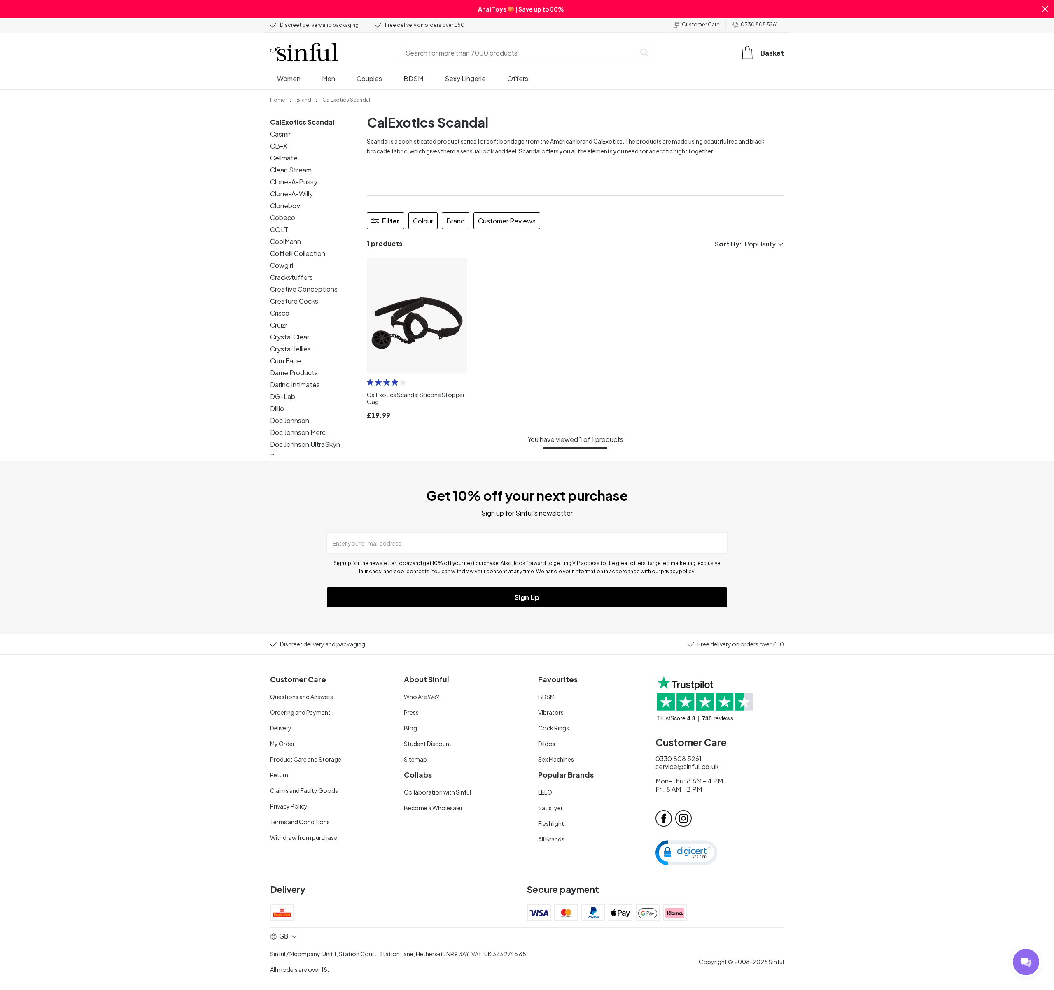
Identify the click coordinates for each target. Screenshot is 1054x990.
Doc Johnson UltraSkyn (305, 444)
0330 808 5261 (759, 24)
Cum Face (285, 360)
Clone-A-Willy (291, 193)
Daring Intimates (295, 384)
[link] (277, 99)
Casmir (280, 134)
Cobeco (282, 217)
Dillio (277, 408)
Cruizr (278, 325)
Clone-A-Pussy (293, 181)
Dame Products (294, 372)
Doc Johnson (289, 420)
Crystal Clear (289, 336)
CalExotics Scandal (302, 122)
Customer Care (701, 24)
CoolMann (285, 241)
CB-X (278, 146)
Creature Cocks (294, 301)
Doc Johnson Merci (298, 432)
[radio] (370, 382)
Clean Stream (291, 169)
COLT (279, 229)
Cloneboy (285, 205)
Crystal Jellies (290, 348)
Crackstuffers (291, 277)
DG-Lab (282, 396)
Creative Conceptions (304, 289)
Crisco (279, 313)
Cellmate (284, 157)
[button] (1045, 9)
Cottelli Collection (297, 253)
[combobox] (519, 52)
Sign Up (527, 597)
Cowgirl (281, 265)
